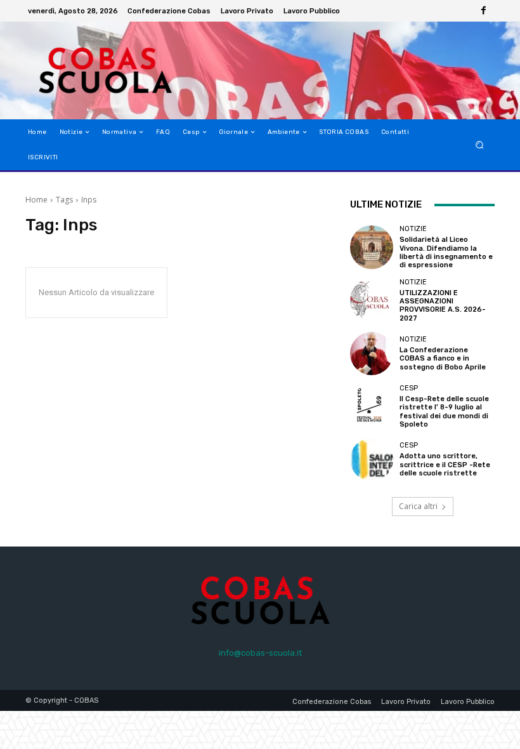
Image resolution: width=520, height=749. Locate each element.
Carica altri (418, 506)
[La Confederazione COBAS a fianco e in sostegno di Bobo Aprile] (371, 353)
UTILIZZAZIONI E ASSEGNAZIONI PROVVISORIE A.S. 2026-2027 (443, 305)
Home (36, 199)
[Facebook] (483, 11)
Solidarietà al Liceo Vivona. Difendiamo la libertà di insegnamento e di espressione (446, 252)
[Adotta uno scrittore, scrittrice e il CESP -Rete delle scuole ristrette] (371, 459)
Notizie (413, 228)
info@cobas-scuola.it (260, 653)
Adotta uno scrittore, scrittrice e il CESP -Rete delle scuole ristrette (445, 464)
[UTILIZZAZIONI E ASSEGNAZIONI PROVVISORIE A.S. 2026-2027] (371, 300)
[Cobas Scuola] (91, 70)
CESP (409, 388)
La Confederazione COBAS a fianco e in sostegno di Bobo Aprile (443, 358)
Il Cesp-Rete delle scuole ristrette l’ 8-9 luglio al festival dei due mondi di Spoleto (444, 411)
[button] (479, 145)
